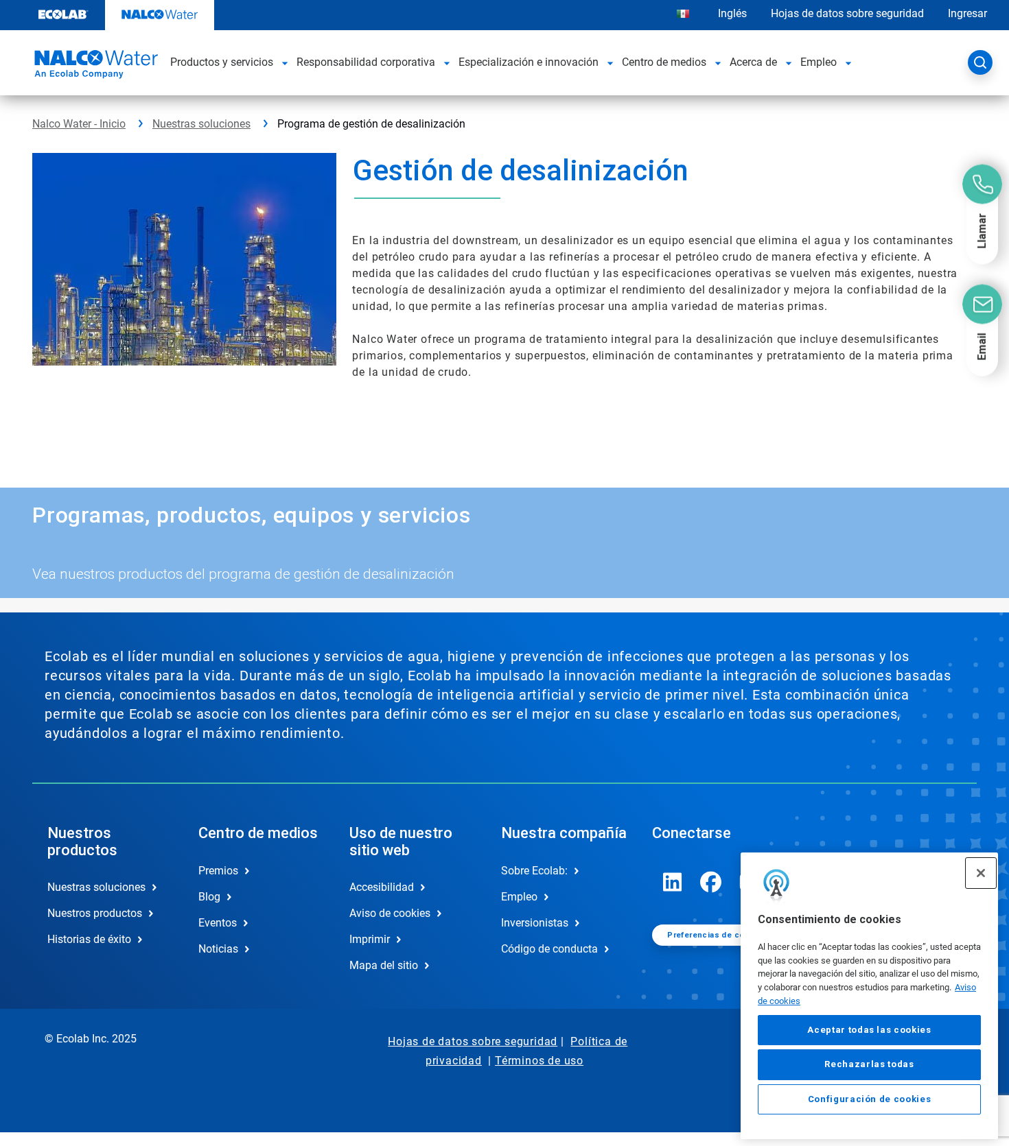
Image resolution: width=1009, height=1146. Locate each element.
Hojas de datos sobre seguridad (847, 13)
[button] (284, 62)
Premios (218, 870)
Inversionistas (534, 922)
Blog (209, 896)
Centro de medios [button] (664, 62)
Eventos (217, 922)
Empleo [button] (818, 62)
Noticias (218, 948)
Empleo (519, 896)
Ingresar (967, 13)
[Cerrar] (981, 873)
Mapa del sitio (383, 965)
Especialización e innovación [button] (529, 62)
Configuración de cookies (869, 1099)
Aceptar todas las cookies (869, 1030)
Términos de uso (539, 1060)
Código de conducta (549, 948)
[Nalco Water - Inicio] (94, 66)
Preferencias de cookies (716, 935)
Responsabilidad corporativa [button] (366, 62)
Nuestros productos (94, 913)
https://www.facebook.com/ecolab (711, 882)
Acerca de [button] (753, 62)
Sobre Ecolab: (534, 870)
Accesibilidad (381, 887)
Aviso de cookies (389, 913)
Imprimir (369, 939)
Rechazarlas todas (869, 1064)
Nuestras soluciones (201, 123)
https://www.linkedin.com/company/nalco (672, 882)
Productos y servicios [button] (221, 62)
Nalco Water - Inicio (79, 123)
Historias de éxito (89, 939)
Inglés (732, 13)
